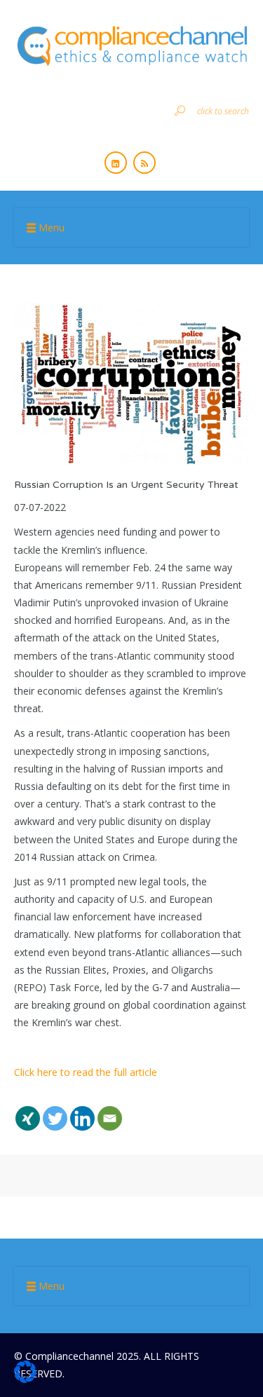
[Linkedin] (82, 1110)
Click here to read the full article (87, 1072)
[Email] (109, 1110)
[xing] (27, 1110)
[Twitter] (55, 1110)
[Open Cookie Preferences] (25, 1379)
